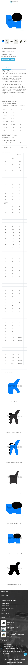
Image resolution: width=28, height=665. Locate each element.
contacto (16, 659)
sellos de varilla (5, 603)
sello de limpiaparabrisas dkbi (14, 462)
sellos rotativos (5, 613)
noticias (20, 658)
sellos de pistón (5, 605)
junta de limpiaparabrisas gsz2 (14, 554)
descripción (6, 68)
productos (13, 658)
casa (7, 658)
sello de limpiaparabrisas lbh (14, 584)
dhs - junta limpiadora (14, 402)
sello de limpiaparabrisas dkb (14, 432)
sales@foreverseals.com (9, 646)
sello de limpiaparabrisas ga (14, 493)
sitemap (23, 659)
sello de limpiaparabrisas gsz (14, 523)
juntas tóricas (4, 598)
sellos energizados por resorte (9, 600)
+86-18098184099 (7, 644)
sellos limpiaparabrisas (7, 611)
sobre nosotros (8, 659)
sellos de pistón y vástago (7, 608)
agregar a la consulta (8, 59)
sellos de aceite (5, 595)
